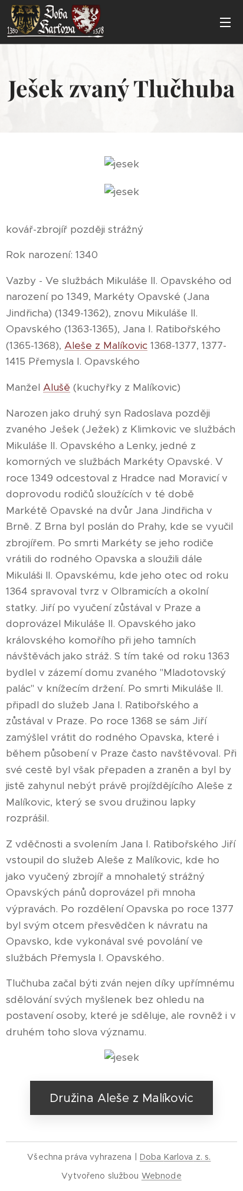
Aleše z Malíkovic (105, 345)
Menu (225, 22)
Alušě (56, 387)
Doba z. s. (175, 1157)
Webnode (162, 1175)
